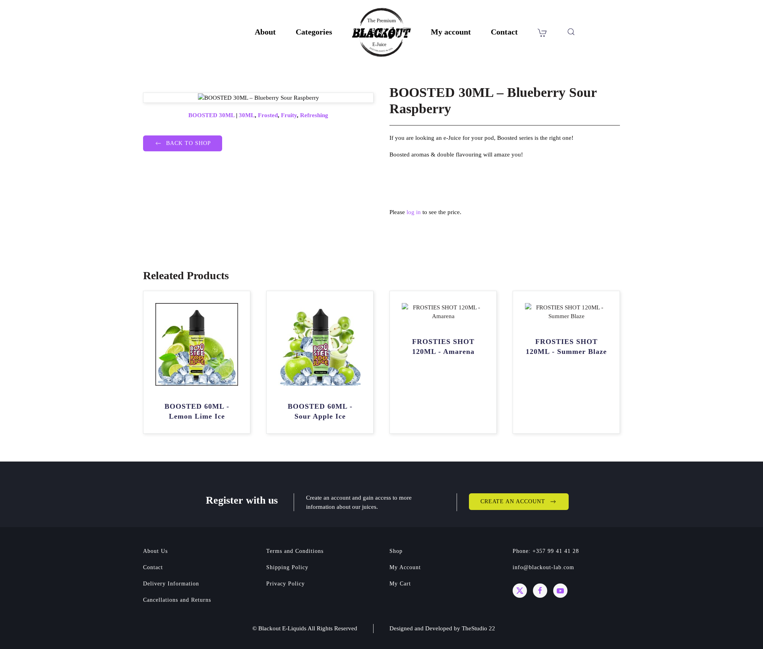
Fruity (289, 115)
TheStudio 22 (478, 628)
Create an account (512, 501)
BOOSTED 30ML (211, 115)
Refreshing (314, 115)
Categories (314, 31)
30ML (247, 115)
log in (414, 212)
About (265, 31)
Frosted (268, 115)
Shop (396, 551)
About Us (155, 551)
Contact (504, 31)
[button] (571, 32)
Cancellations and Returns (177, 600)
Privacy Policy (285, 584)
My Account (405, 567)
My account (451, 31)
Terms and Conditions (294, 551)
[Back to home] (381, 32)
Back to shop (188, 143)
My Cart (400, 584)
